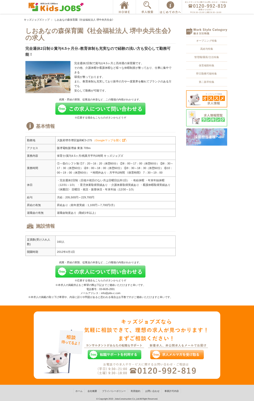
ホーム (79, 391)
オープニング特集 (206, 40)
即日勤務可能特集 (206, 73)
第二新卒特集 (206, 81)
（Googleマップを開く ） (110, 140)
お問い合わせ (152, 391)
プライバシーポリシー (114, 391)
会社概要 (92, 391)
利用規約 (135, 391)
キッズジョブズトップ (37, 19)
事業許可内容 (172, 391)
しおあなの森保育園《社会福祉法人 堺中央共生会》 (84, 19)
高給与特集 (206, 48)
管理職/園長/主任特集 (206, 57)
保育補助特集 (206, 65)
